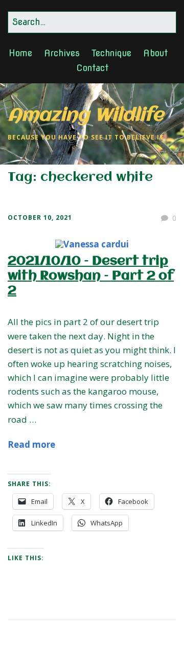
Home (20, 53)
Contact (92, 67)
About (155, 53)
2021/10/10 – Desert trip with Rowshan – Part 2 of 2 (91, 276)
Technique (111, 53)
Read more (31, 444)
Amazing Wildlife (86, 115)
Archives (62, 53)
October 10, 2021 (40, 217)
